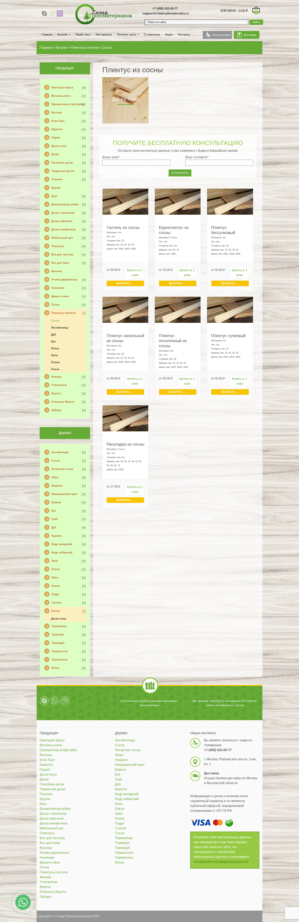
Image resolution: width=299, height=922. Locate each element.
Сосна (55, 320)
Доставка (250, 34)
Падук (55, 594)
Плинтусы (57, 246)
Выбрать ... (125, 283)
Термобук (57, 634)
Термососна (59, 651)
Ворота (56, 393)
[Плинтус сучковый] (230, 309)
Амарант (57, 485)
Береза (56, 502)
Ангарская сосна (62, 468)
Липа (54, 355)
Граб (54, 519)
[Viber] (60, 13)
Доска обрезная (61, 221)
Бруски (55, 187)
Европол (57, 129)
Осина (55, 362)
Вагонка (56, 112)
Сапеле (56, 602)
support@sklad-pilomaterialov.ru (166, 13)
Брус (54, 196)
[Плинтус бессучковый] (230, 201)
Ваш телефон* (196, 157)
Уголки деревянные (64, 279)
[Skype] (44, 13)
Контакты (184, 34)
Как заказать (104, 34)
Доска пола (58, 145)
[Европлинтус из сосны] (178, 201)
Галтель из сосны (123, 227)
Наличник (57, 287)
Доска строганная (63, 212)
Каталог (62, 34)
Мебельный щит (62, 237)
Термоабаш (59, 626)
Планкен (57, 179)
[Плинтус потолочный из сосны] (178, 309)
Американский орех (64, 494)
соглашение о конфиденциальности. (221, 861)
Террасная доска (62, 171)
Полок (55, 304)
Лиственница (59, 327)
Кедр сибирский (61, 552)
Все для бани (60, 262)
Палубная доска (62, 162)
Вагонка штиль (61, 95)
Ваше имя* (110, 157)
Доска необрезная (63, 229)
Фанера (56, 376)
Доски (55, 154)
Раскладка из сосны (125, 444)
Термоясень (59, 659)
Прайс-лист (83, 34)
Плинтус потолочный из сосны (173, 340)
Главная (46, 34)
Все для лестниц (62, 254)
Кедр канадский (61, 544)
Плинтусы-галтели (63, 312)
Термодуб (57, 642)
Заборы (56, 410)
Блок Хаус (58, 120)
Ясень (55, 348)
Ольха (55, 369)
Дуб (53, 334)
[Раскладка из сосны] (125, 418)
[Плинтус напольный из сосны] (125, 309)
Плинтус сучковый (228, 335)
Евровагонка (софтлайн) (67, 104)
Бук (53, 341)
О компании (152, 34)
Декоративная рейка (65, 204)
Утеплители (59, 385)
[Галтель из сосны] (125, 201)
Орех (54, 577)
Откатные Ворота (62, 401)
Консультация (221, 34)
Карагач (56, 535)
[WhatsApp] (52, 13)
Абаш (55, 477)
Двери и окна (60, 296)
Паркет (56, 137)
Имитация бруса (62, 87)
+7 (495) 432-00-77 (165, 8)
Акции (169, 34)
